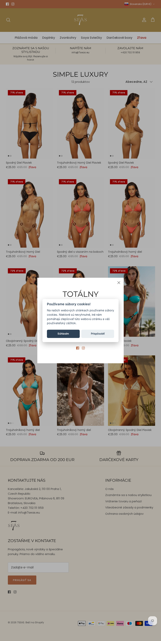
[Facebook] (77, 348)
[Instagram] (83, 348)
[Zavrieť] (118, 282)
